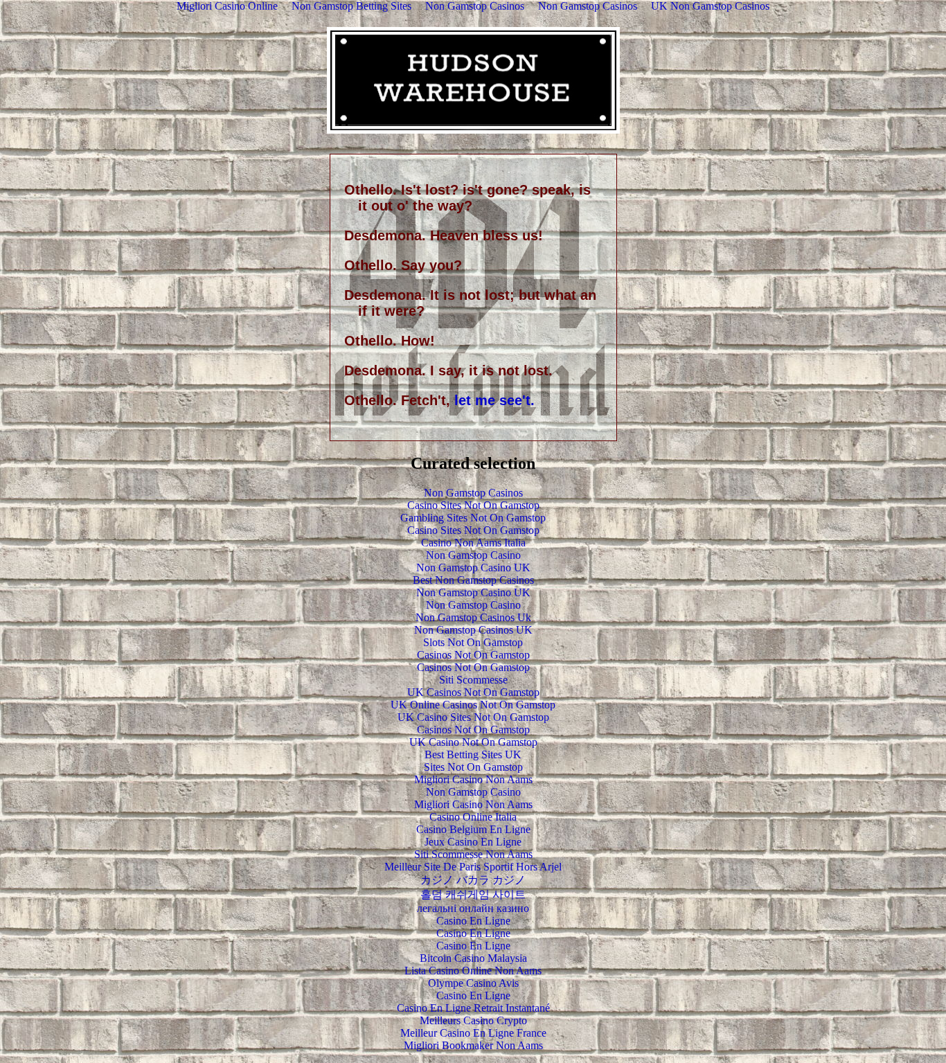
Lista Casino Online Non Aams (473, 970)
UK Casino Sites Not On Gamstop (473, 717)
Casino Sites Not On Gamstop (473, 505)
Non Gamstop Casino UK (473, 567)
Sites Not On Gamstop (473, 767)
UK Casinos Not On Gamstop (473, 692)
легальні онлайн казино (473, 908)
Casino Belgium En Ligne (473, 829)
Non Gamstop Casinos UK (473, 630)
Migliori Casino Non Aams (473, 779)
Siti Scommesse (473, 680)
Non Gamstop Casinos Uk (473, 617)
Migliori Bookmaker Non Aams (473, 1045)
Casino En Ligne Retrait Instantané (473, 1008)
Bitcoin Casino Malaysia (473, 958)
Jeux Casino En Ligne (473, 842)
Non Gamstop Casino (473, 555)
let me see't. (494, 400)
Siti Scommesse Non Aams (473, 854)
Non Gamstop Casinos (473, 493)
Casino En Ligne (473, 921)
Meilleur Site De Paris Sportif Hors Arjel (473, 867)
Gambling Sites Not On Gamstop (473, 518)
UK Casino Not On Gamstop (473, 742)
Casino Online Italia (473, 817)
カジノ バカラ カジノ (473, 880)
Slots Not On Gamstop (473, 642)
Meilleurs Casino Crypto (473, 1020)
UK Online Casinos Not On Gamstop (473, 705)
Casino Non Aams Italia (473, 542)
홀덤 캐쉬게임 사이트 (473, 894)
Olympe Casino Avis (473, 983)
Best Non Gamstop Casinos (473, 580)
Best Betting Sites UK (473, 754)
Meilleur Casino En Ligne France (473, 1033)
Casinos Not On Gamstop (473, 655)
